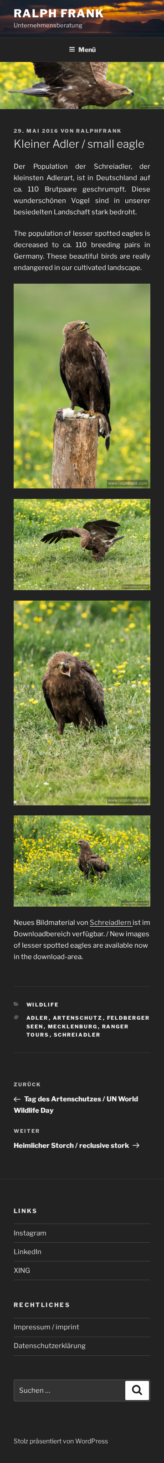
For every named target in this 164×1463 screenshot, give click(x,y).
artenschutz (78, 1018)
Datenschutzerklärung (50, 1346)
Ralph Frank (59, 13)
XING (22, 1270)
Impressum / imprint (46, 1327)
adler (37, 1018)
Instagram (30, 1233)
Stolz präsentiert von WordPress (61, 1441)
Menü (87, 49)
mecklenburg (73, 1026)
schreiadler (77, 1035)
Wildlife (42, 1004)
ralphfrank (99, 131)
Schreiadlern (111, 922)
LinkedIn (27, 1252)
